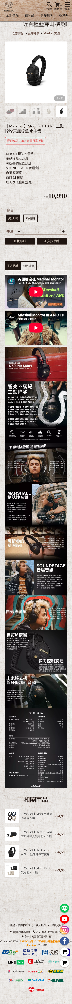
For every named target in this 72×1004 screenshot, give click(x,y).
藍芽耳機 (65, 15)
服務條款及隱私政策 (19, 925)
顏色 (10, 210)
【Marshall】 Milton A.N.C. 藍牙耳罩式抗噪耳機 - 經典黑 (36, 854)
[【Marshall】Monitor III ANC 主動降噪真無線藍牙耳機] (36, 72)
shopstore (31, 945)
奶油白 (30, 218)
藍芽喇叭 (46, 15)
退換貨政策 (58, 925)
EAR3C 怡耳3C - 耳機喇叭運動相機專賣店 (42, 941)
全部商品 (18, 33)
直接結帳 (20, 241)
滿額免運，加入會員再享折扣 (25, 140)
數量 (10, 231)
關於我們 (41, 925)
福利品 (29, 15)
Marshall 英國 (52, 33)
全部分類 (12, 15)
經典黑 (13, 218)
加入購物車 (52, 241)
